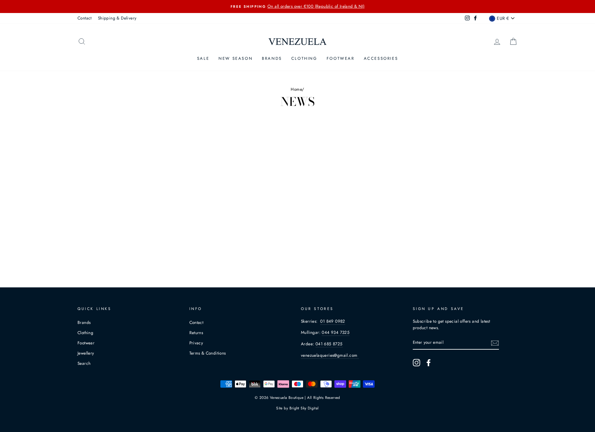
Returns (196, 332)
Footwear (341, 58)
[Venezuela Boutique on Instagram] (416, 362)
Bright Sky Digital (304, 408)
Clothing (304, 58)
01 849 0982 (332, 321)
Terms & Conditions (207, 353)
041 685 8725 (329, 344)
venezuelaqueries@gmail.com (330, 355)
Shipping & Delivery (117, 18)
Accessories (381, 58)
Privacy (196, 343)
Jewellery (85, 353)
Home (296, 89)
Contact (84, 18)
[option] (297, 6)
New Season (235, 58)
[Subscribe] (495, 343)
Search (83, 363)
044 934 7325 (336, 332)
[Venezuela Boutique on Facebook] (428, 362)
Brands (272, 58)
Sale (203, 58)
